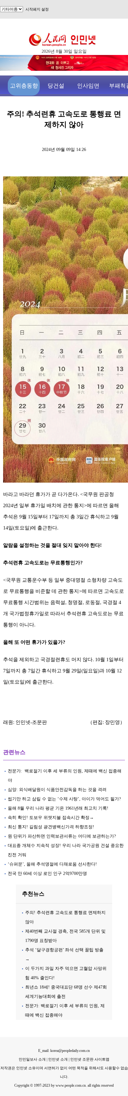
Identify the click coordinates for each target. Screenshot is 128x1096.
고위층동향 (24, 86)
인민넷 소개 (57, 1059)
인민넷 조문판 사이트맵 (89, 1059)
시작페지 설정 (37, 9)
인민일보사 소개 (32, 1059)
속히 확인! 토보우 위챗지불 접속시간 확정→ (51, 817)
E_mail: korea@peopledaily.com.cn (64, 1050)
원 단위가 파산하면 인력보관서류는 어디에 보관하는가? (62, 836)
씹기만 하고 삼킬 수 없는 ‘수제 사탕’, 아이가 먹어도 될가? (64, 799)
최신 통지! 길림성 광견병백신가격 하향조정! (51, 827)
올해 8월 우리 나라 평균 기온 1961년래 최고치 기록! (58, 808)
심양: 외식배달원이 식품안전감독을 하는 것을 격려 (57, 789)
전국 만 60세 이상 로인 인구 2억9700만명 (47, 873)
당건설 (56, 86)
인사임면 (88, 86)
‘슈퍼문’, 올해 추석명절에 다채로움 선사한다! (52, 864)
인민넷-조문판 (31, 722)
